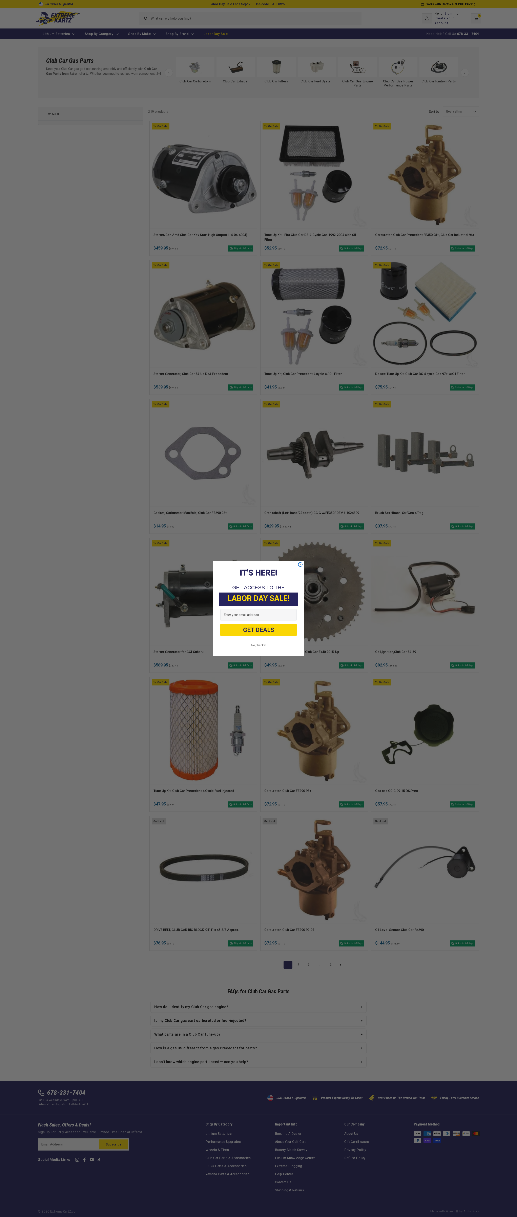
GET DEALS (258, 629)
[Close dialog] (300, 564)
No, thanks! (258, 645)
